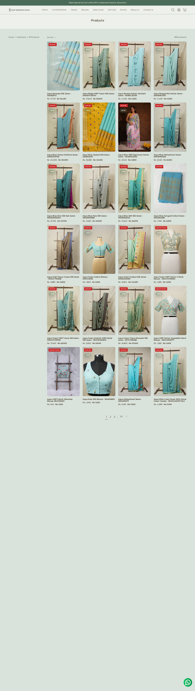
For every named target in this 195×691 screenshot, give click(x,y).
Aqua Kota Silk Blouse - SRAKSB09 (99, 399)
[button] (85, 10)
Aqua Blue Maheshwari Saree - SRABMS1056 (168, 156)
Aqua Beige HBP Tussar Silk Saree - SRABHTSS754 (99, 94)
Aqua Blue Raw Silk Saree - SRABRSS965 (95, 217)
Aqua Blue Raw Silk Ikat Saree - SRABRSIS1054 (61, 217)
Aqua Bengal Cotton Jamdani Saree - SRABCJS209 (132, 94)
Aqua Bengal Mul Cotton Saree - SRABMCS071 (168, 94)
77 (121, 416)
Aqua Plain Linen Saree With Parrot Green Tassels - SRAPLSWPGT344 (170, 400)
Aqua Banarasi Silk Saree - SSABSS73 (59, 94)
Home (11, 37)
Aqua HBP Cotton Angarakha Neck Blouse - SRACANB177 (170, 339)
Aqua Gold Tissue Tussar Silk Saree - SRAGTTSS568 (63, 278)
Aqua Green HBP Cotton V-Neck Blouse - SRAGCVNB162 (168, 278)
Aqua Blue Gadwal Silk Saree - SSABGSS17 (96, 156)
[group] (97, 2)
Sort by (50, 37)
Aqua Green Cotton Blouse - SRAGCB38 (95, 278)
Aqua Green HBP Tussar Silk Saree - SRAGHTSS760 (63, 339)
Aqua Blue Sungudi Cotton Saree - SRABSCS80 (169, 217)
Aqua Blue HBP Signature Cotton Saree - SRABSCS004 (133, 156)
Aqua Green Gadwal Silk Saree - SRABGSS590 (132, 278)
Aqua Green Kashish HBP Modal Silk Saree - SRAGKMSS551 (97, 339)
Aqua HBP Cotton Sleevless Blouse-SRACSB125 (60, 400)
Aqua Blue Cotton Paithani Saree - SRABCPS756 (63, 156)
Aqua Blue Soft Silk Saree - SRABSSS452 (130, 217)
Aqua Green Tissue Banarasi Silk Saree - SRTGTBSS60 (133, 339)
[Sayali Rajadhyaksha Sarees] (19, 10)
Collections (21, 37)
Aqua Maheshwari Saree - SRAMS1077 (130, 400)
